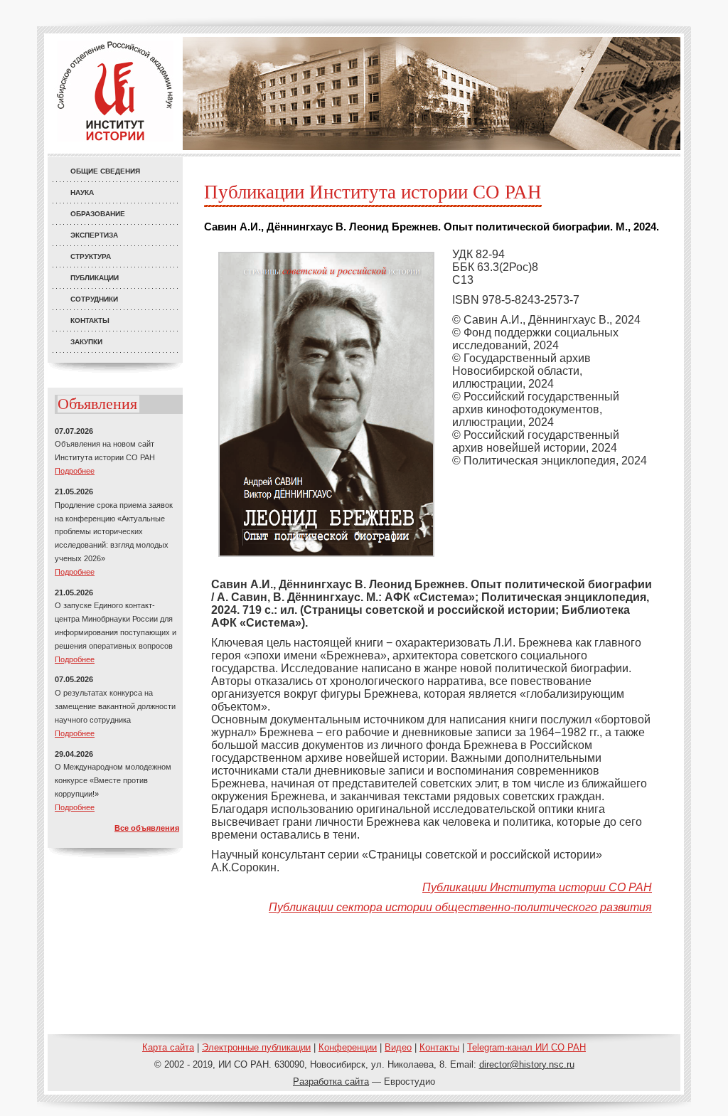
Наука (82, 192)
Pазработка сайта (331, 1081)
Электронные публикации (256, 1047)
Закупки (86, 342)
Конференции (347, 1047)
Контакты (89, 320)
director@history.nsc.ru (526, 1064)
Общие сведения (105, 171)
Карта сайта (168, 1047)
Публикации (94, 278)
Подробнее (75, 471)
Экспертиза (94, 235)
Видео (398, 1047)
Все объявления (146, 828)
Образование (97, 214)
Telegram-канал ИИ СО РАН (526, 1047)
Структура (90, 256)
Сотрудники (94, 299)
